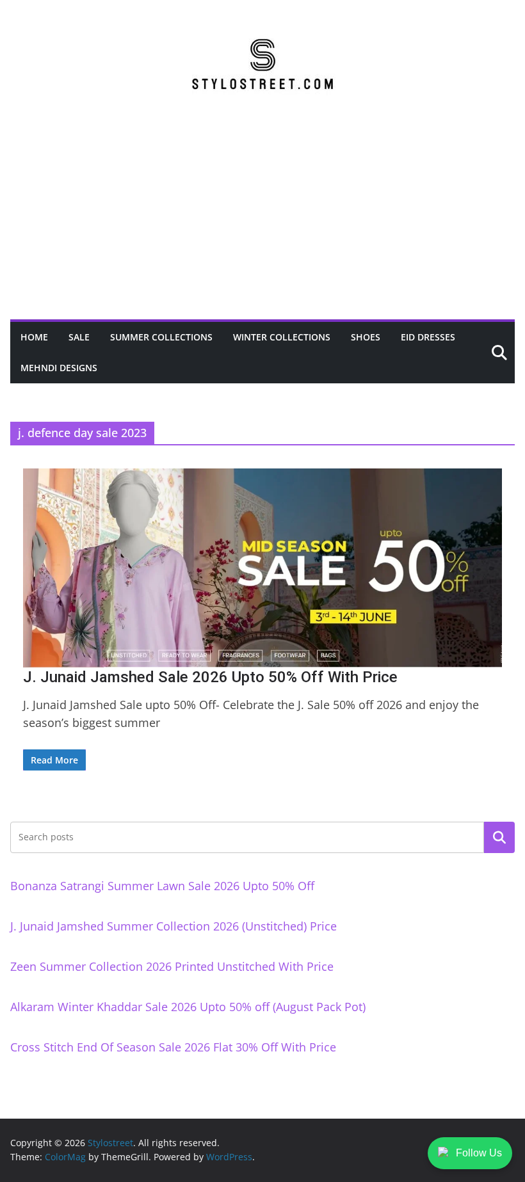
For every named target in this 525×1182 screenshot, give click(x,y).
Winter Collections (281, 337)
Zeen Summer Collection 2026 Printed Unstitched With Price (172, 966)
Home (34, 337)
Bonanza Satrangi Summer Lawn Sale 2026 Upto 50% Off (162, 885)
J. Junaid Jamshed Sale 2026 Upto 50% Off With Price (210, 677)
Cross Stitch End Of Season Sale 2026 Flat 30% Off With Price (173, 1047)
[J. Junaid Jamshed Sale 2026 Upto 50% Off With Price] (262, 567)
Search (499, 837)
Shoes (365, 337)
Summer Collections (161, 337)
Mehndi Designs (58, 368)
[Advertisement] (262, 223)
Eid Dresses (428, 337)
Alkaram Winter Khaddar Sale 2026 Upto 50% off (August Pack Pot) (188, 1006)
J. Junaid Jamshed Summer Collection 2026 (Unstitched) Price (173, 926)
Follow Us (479, 1152)
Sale (79, 337)
